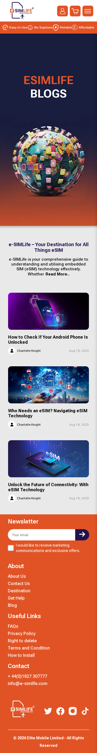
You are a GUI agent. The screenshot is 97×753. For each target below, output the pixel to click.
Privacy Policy (22, 633)
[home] (21, 19)
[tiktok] (85, 711)
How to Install (21, 655)
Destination (19, 590)
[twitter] (48, 711)
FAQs (13, 626)
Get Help (16, 598)
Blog (12, 605)
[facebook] (60, 711)
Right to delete (22, 640)
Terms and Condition (29, 648)
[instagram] (73, 711)
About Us (17, 576)
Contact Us (19, 583)
